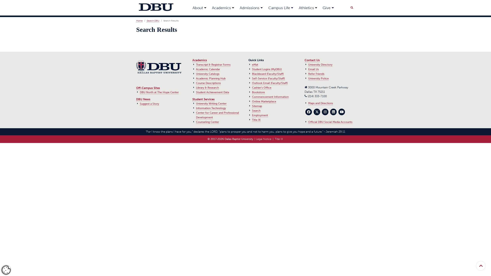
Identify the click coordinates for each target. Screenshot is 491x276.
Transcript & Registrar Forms (213, 64)
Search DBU (153, 20)
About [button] (198, 8)
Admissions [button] (250, 8)
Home (139, 20)
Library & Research (207, 87)
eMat (255, 64)
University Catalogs (207, 74)
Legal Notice (263, 139)
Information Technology (211, 108)
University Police (318, 78)
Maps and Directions (320, 103)
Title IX (256, 120)
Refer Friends (316, 74)
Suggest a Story (149, 103)
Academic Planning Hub (211, 78)
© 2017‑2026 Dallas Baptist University (230, 139)
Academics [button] (221, 8)
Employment (260, 115)
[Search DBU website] (351, 7)
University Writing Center (211, 103)
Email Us (313, 69)
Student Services (203, 99)
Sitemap (257, 106)
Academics (199, 60)
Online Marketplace (264, 101)
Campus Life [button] (279, 8)
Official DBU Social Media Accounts (330, 122)
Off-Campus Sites (148, 88)
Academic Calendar (208, 69)
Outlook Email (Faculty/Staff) (270, 83)
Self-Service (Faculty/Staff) (268, 78)
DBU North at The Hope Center (159, 92)
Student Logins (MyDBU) (267, 69)
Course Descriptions (208, 83)
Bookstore (258, 92)
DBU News (143, 99)
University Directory (320, 64)
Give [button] (326, 8)
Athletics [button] (306, 8)
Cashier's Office (261, 87)
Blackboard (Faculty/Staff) (268, 74)
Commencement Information (270, 97)
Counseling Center (207, 122)
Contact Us (312, 60)
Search (256, 110)
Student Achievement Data (212, 92)
